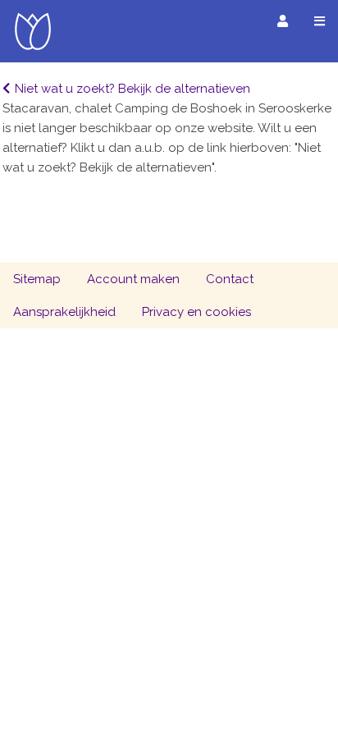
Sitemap (37, 279)
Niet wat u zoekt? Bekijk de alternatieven (132, 88)
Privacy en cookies (196, 312)
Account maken (133, 279)
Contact (230, 279)
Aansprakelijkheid (64, 312)
